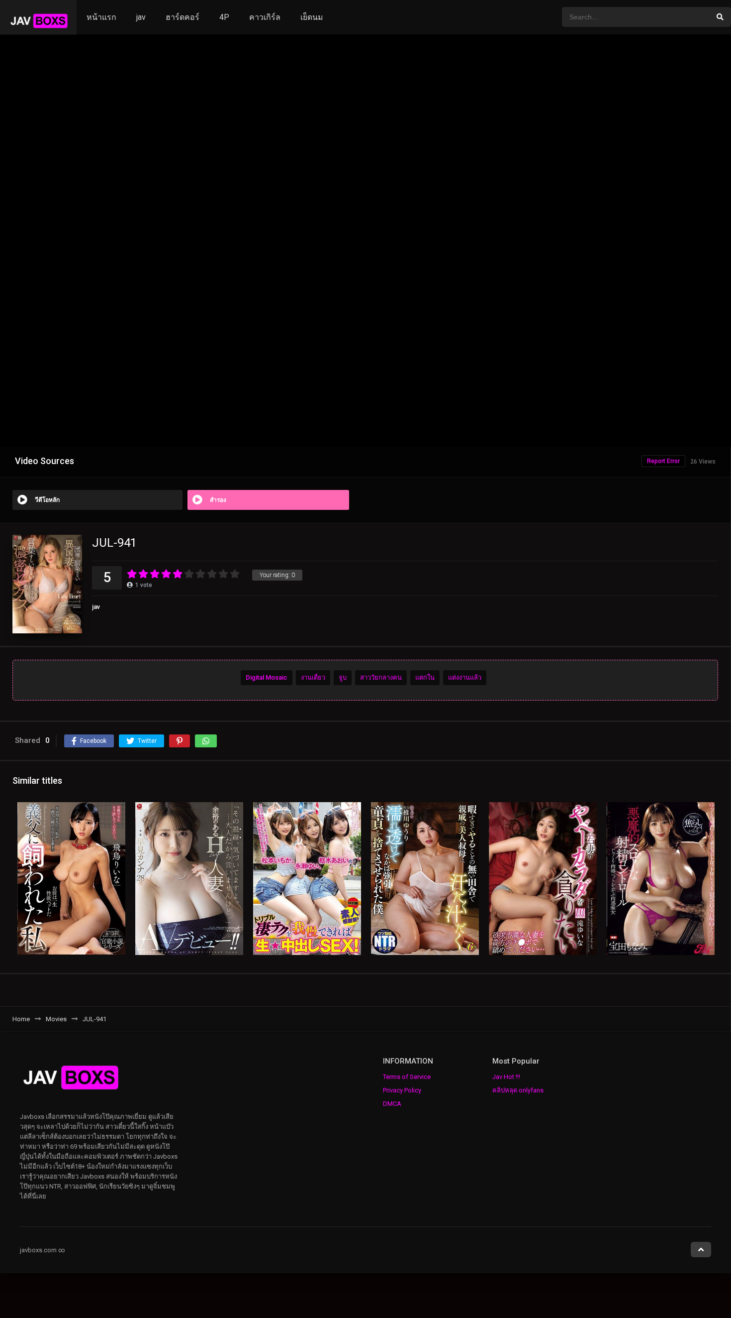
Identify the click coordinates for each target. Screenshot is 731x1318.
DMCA (392, 1103)
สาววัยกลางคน (381, 678)
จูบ (343, 678)
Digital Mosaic (266, 678)
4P (224, 17)
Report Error (663, 461)
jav (141, 17)
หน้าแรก (101, 17)
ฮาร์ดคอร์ (182, 17)
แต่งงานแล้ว (464, 678)
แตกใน (425, 678)
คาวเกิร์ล (264, 17)
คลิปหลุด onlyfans (518, 1090)
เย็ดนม (311, 17)
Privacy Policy (402, 1090)
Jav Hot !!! (506, 1076)
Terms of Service (407, 1076)
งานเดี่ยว (313, 678)
